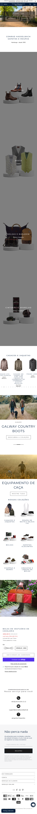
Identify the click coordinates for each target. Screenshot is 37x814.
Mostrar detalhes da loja (11, 671)
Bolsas (10, 537)
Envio (15, 638)
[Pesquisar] (30, 4)
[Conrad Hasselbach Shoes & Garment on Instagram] (20, 790)
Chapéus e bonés (10, 561)
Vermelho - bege (21, 648)
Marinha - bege (8, 648)
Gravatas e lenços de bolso (27, 561)
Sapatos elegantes (27, 537)
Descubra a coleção (18, 437)
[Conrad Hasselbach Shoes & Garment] (18, 4)
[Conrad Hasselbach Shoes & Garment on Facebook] (17, 790)
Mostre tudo (18, 493)
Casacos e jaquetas (10, 513)
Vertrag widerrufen (8, 811)
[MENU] (1, 4)
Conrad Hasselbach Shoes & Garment (14, 808)
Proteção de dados (12, 759)
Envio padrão (7, 640)
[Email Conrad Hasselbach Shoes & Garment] (14, 790)
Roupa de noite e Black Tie (27, 513)
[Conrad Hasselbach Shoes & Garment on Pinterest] (23, 790)
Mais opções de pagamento (18, 664)
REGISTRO (18, 751)
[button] (33, 804)
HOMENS (12, 18)
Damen (25, 18)
